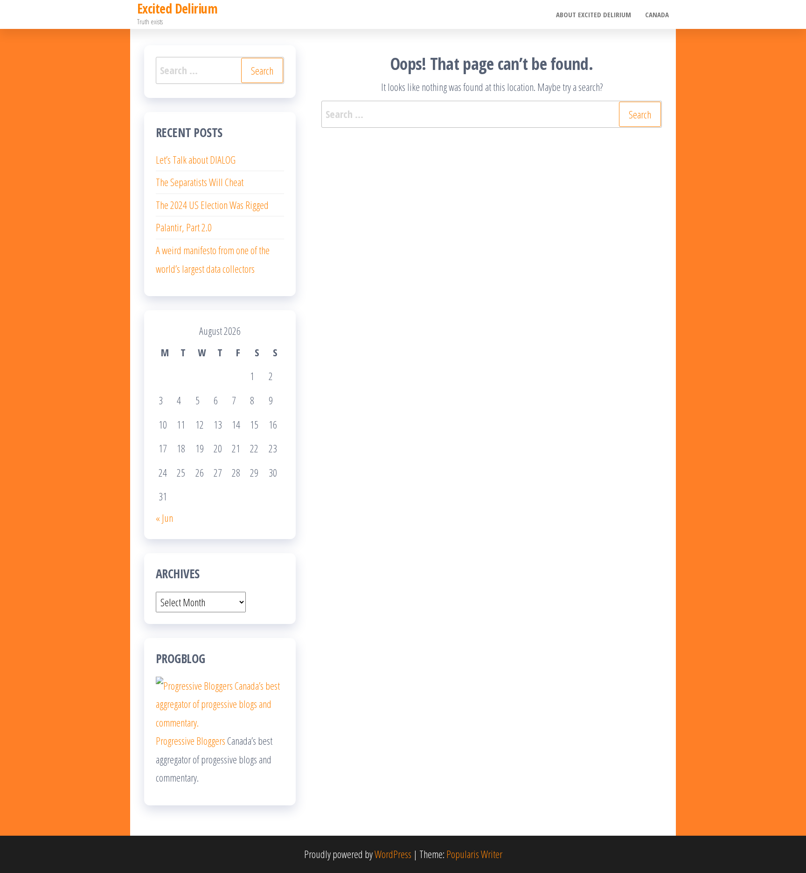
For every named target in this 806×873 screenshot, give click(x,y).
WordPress (393, 854)
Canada (657, 14)
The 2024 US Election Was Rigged (212, 205)
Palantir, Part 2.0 (184, 227)
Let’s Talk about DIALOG (196, 159)
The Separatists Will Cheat (199, 182)
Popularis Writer (474, 854)
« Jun (164, 518)
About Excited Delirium (593, 14)
